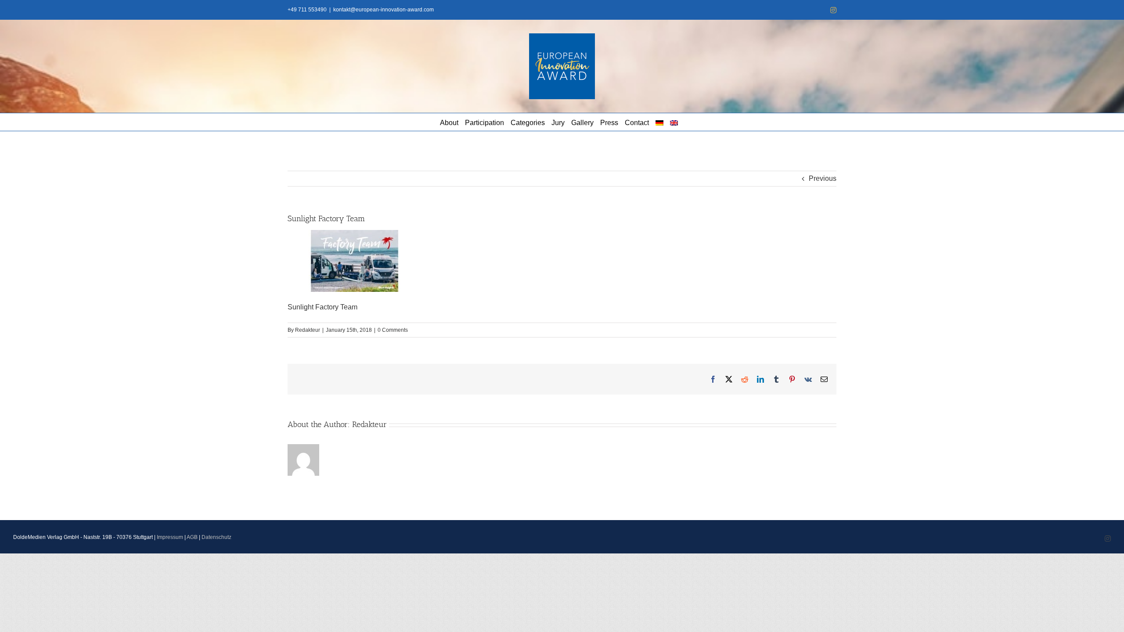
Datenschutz (216, 537)
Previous (822, 178)
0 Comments (393, 330)
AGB (192, 537)
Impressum (170, 537)
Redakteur (307, 330)
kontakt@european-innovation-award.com (383, 10)
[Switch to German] (659, 122)
